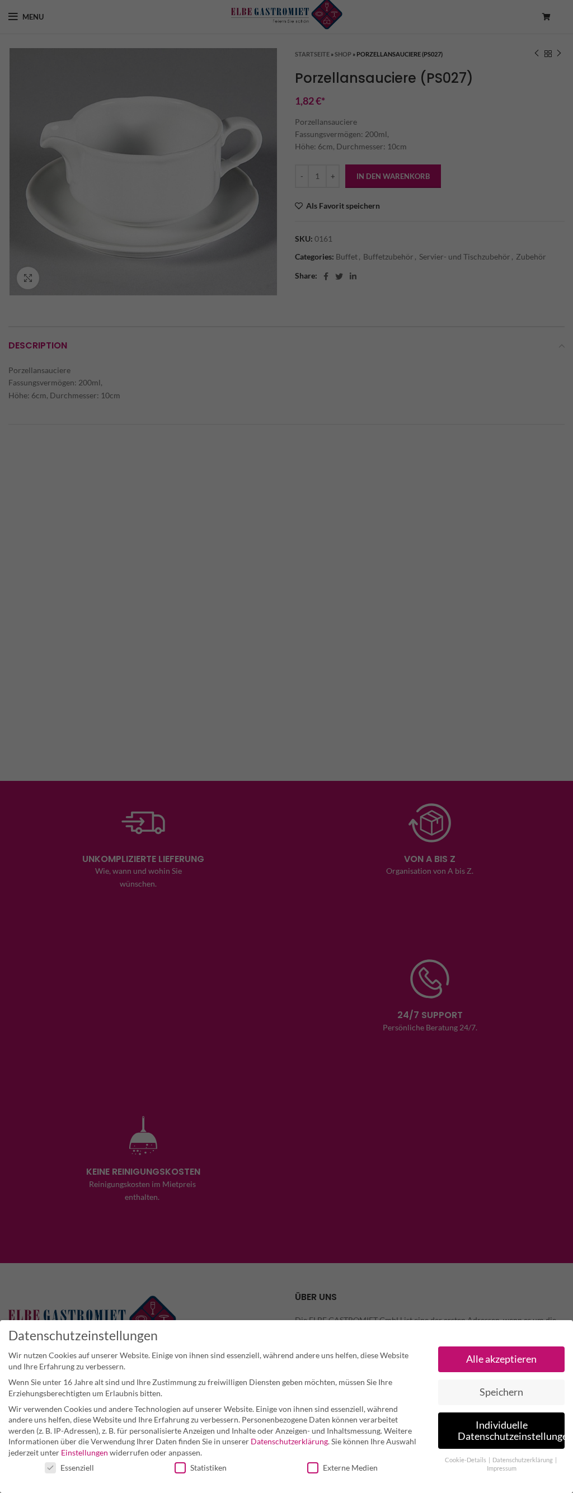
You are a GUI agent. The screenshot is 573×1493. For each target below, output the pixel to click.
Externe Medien (350, 1467)
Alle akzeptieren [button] (501, 1359)
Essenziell (77, 1467)
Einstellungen (84, 1452)
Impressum (501, 1468)
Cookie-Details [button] (466, 1460)
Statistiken (208, 1467)
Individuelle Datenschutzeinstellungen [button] (511, 1430)
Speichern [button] (501, 1392)
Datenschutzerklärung (289, 1441)
